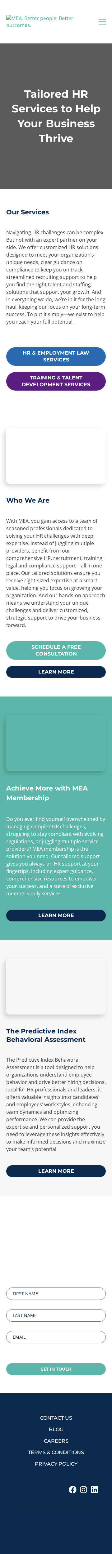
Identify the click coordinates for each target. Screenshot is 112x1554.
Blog (56, 1429)
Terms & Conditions (56, 1452)
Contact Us (56, 1418)
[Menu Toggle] (102, 22)
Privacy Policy (56, 1464)
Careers (56, 1441)
